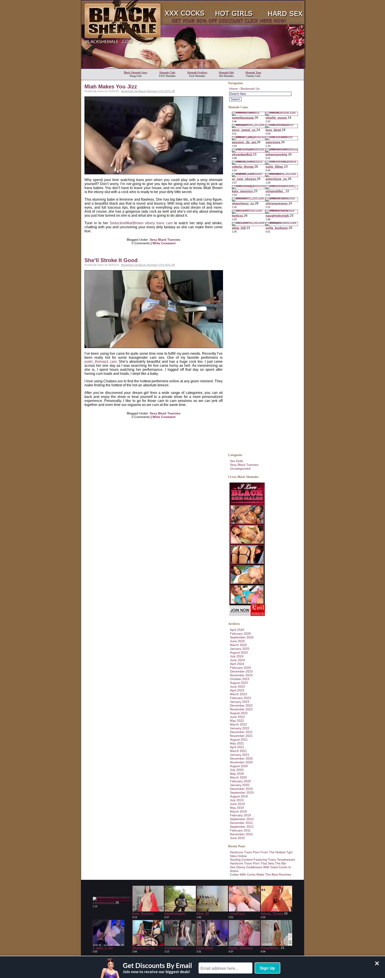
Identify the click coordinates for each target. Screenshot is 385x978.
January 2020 (239, 785)
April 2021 (237, 747)
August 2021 (239, 739)
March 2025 (238, 645)
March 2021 (238, 751)
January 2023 (239, 701)
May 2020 (237, 773)
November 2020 (241, 762)
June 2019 (237, 804)
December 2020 (241, 758)
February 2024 (240, 667)
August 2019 (239, 796)
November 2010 (241, 834)
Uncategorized (240, 468)
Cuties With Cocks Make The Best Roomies (260, 874)
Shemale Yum (253, 72)
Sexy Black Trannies (165, 239)
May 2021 (237, 743)
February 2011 (240, 830)
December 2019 (241, 789)
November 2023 (241, 675)
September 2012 (242, 826)
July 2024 (237, 656)
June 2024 (237, 660)
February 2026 (240, 633)
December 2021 (241, 732)
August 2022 (239, 713)
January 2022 (239, 728)
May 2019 (237, 807)
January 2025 (239, 648)
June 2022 (237, 717)
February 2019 (240, 815)
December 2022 (241, 705)
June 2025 (237, 641)
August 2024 (239, 652)
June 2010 (237, 838)
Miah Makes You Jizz (110, 87)
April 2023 (237, 690)
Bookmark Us (250, 88)
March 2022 (238, 724)
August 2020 (239, 766)
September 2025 (242, 637)
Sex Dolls (236, 461)
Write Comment (164, 243)
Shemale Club (167, 72)
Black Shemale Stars (135, 72)
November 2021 (241, 736)
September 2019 (242, 792)
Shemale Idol (226, 72)
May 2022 (237, 720)
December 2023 (241, 671)
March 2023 (238, 694)
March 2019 (238, 811)
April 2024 (237, 664)
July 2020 (237, 770)
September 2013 (242, 819)
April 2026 (237, 630)
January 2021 (239, 754)
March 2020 (238, 777)
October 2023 (239, 679)
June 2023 (237, 686)
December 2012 (241, 823)
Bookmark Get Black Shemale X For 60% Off (148, 91)
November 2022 (241, 709)
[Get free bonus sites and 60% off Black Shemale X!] (193, 67)
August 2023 (239, 683)
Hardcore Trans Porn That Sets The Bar (258, 863)
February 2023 (240, 698)
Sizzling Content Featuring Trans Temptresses (262, 859)
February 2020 (240, 781)
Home (233, 88)
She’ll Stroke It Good (111, 260)
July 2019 (237, 800)
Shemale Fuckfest (197, 72)
